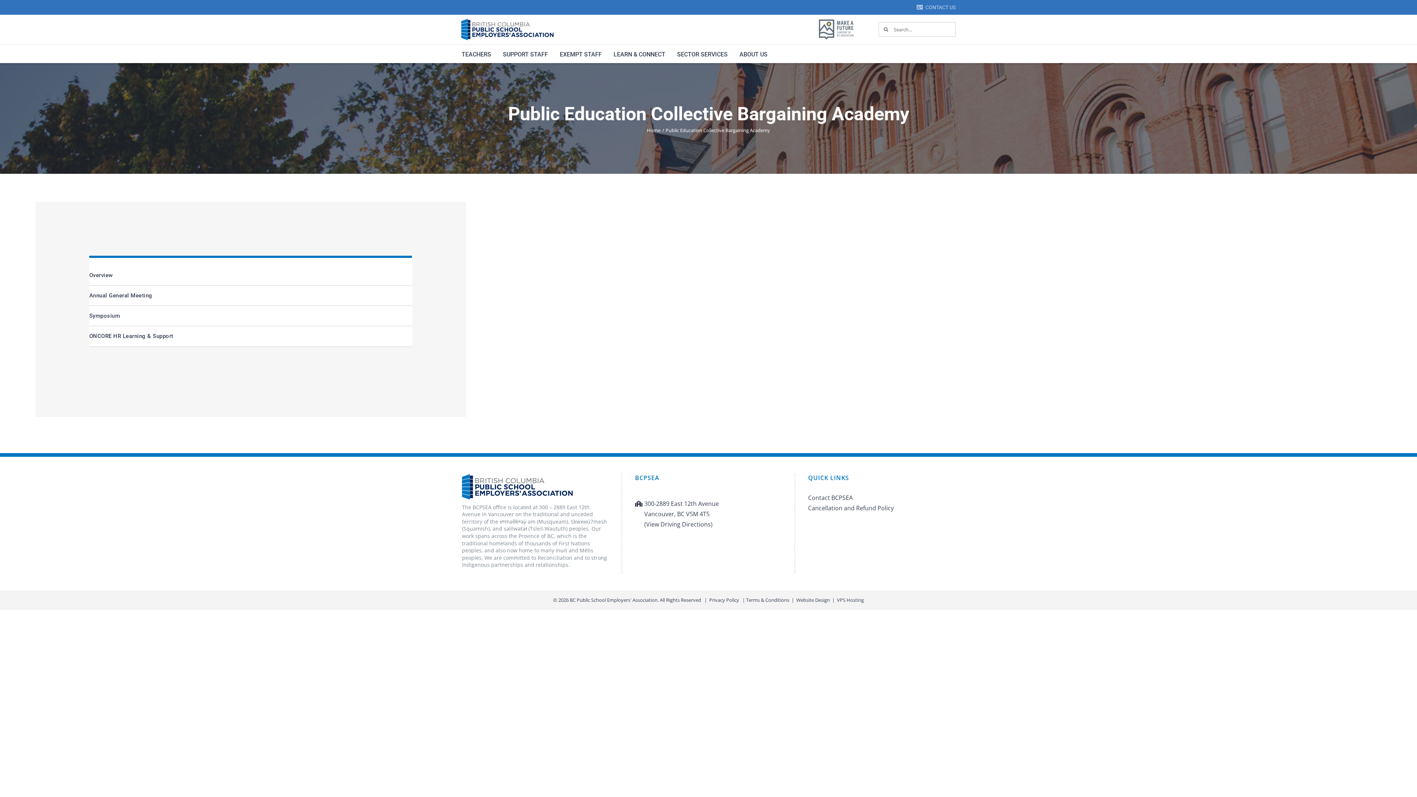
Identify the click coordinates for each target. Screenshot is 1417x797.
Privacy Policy (724, 600)
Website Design (813, 600)
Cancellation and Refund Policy (851, 508)
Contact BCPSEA (830, 498)
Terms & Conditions (767, 600)
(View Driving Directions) (678, 524)
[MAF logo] (836, 20)
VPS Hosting (850, 600)
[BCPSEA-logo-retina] (507, 21)
